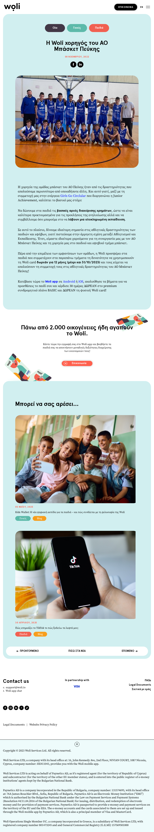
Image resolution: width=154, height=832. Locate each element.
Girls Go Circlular (73, 196)
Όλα (55, 28)
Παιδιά (99, 28)
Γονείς (77, 28)
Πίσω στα (77, 651)
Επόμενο (128, 651)
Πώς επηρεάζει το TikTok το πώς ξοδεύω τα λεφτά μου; (46, 628)
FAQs (148, 680)
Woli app (51, 281)
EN (141, 7)
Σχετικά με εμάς (141, 689)
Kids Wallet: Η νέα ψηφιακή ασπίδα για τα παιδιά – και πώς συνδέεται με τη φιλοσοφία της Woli (70, 512)
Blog (39, 518)
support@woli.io (15, 687)
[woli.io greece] (12, 7)
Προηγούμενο (29, 651)
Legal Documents (14, 724)
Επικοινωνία (125, 7)
